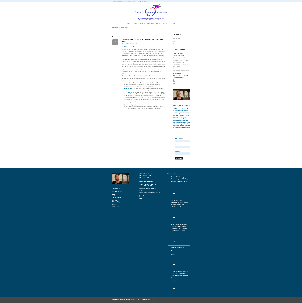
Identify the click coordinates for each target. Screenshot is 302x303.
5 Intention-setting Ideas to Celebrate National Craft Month (142, 40)
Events (174, 36)
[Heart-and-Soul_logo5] (151, 11)
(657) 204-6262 (118, 1)
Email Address (179, 138)
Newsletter (132, 43)
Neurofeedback (176, 38)
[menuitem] (128, 23)
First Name (177, 145)
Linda (137, 43)
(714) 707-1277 (134, 1)
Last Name (177, 151)
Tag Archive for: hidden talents (120, 28)
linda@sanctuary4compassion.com (181, 70)
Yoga (174, 43)
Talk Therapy (176, 41)
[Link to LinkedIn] (187, 1)
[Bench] (115, 42)
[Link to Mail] (189, 1)
